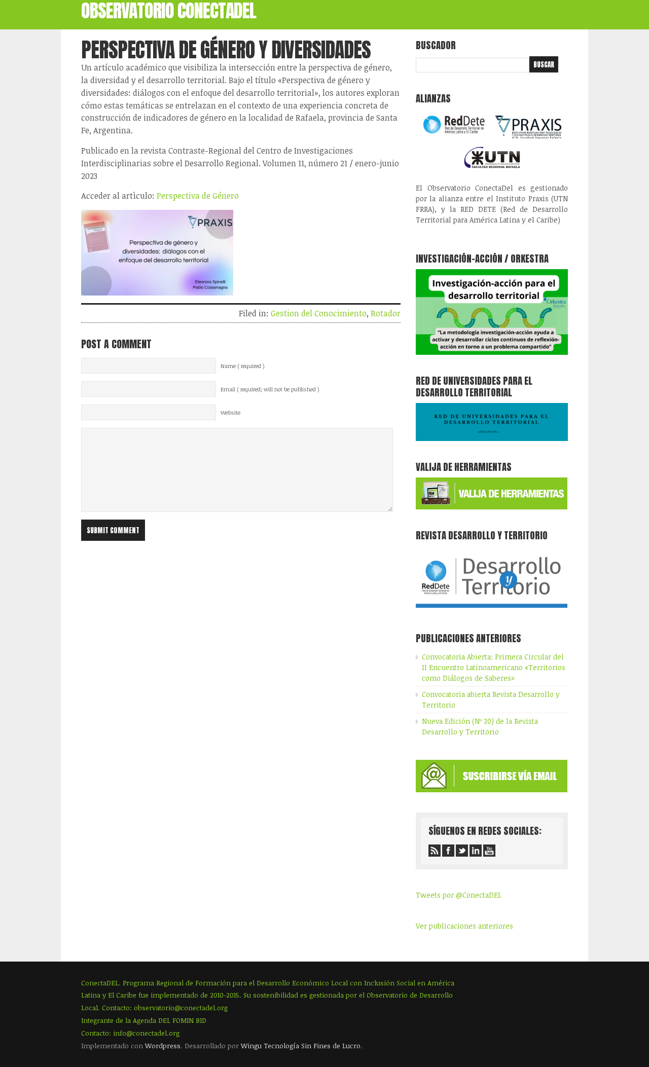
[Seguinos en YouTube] (489, 850)
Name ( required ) (243, 366)
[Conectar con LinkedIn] (476, 850)
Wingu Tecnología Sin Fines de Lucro (300, 1045)
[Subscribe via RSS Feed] (434, 850)
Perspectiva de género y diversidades (226, 49)
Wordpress (163, 1045)
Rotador (386, 313)
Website (230, 412)
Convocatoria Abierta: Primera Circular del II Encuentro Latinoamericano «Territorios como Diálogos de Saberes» (493, 667)
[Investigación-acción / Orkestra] (492, 352)
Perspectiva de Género (198, 195)
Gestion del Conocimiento (319, 313)
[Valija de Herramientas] (491, 506)
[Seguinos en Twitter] (462, 850)
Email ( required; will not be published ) (270, 389)
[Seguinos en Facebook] (448, 850)
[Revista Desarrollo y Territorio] (491, 609)
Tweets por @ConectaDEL (458, 895)
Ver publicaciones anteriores (464, 926)
